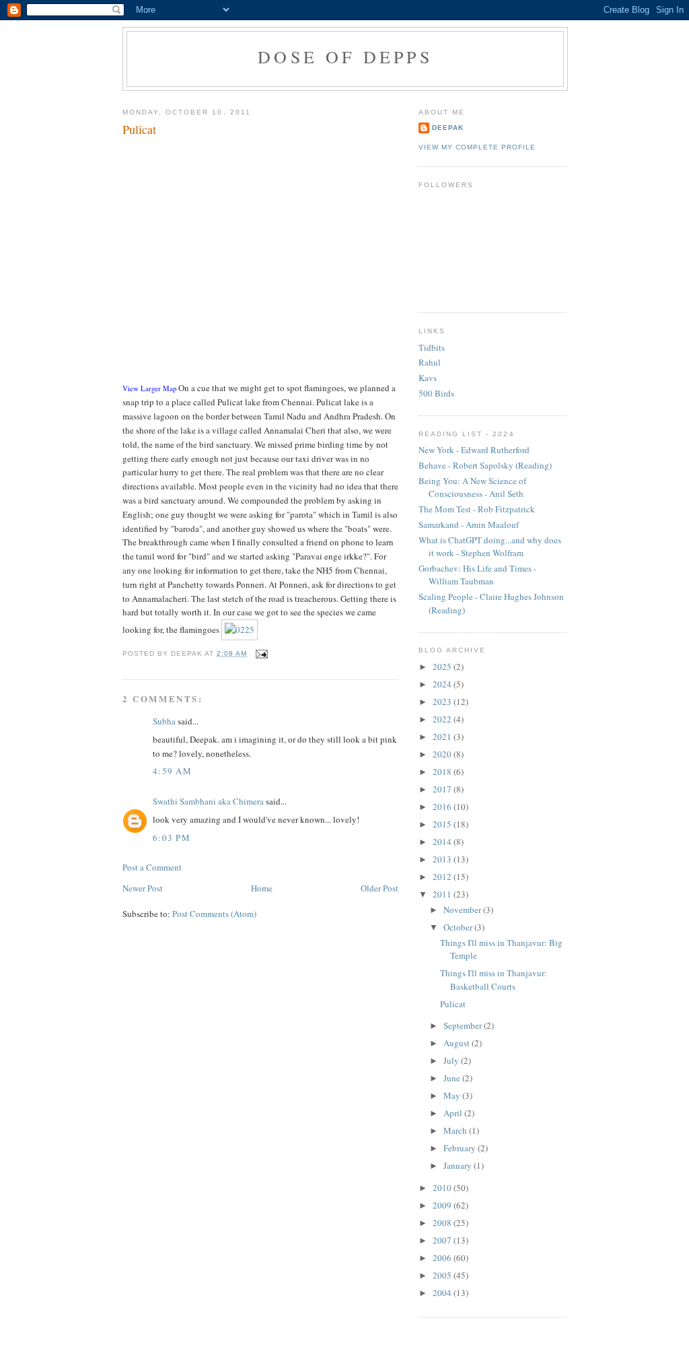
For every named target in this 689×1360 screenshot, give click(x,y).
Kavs (428, 378)
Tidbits (432, 347)
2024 (443, 684)
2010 (443, 1188)
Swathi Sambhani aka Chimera (208, 801)
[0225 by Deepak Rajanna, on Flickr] (239, 629)
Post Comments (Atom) (214, 914)
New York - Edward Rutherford (474, 450)
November (463, 910)
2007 (443, 1240)
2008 (443, 1223)
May (452, 1095)
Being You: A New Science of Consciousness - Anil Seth (472, 487)
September (463, 1025)
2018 (443, 772)
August (457, 1043)
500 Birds (436, 393)
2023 (443, 701)
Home (262, 888)
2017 (443, 789)
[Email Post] (260, 653)
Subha (164, 721)
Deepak (448, 127)
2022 (443, 719)
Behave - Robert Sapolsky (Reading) (485, 465)
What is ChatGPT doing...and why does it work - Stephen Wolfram (490, 546)
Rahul (430, 362)
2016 (443, 807)
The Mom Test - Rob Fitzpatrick (477, 509)
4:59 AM (172, 771)
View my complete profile (477, 147)
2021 (443, 736)
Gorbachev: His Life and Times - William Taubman (477, 575)
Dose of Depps (345, 56)
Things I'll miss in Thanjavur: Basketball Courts (493, 979)
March (456, 1130)
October (458, 927)
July (452, 1060)
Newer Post (142, 888)
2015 (443, 824)
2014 (443, 842)
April (453, 1113)
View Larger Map (149, 388)
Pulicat (139, 129)
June (452, 1078)
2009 (443, 1205)
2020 (443, 754)
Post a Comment (152, 867)
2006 (443, 1258)
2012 (443, 877)
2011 (443, 894)
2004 (443, 1293)
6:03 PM (171, 837)
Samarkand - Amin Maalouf (469, 524)
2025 (443, 666)
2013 (443, 859)
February (460, 1148)
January (458, 1165)
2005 (443, 1275)
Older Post (379, 888)
